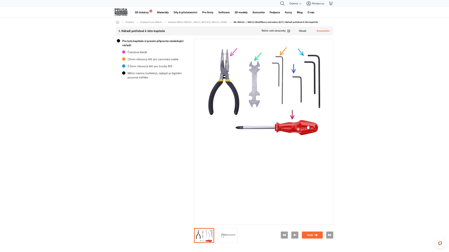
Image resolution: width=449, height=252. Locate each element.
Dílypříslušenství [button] (185, 12)
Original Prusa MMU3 (151, 22)
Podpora (130, 22)
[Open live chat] (440, 243)
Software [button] (224, 12)
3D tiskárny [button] (143, 12)
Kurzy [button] (288, 12)
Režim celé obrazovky (274, 30)
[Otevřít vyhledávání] (282, 3)
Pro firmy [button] (207, 12)
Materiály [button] (163, 12)
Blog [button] (300, 12)
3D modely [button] (241, 12)
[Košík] (330, 3)
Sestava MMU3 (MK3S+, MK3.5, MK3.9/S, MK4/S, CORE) (197, 22)
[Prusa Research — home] (121, 12)
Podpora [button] (275, 12)
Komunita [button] (259, 12)
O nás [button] (310, 12)
